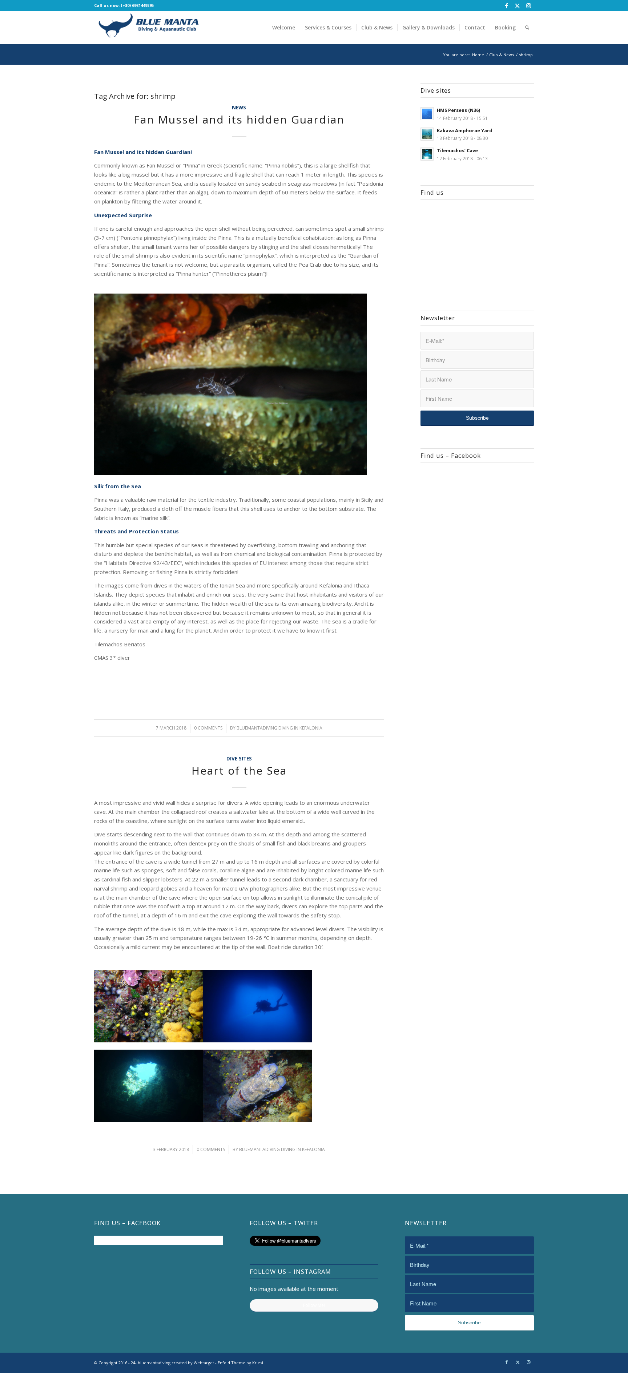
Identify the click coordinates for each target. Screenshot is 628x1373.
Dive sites (239, 758)
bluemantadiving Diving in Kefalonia (279, 728)
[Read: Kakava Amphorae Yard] (427, 134)
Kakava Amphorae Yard (464, 130)
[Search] (527, 27)
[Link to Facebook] (506, 5)
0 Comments (208, 728)
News (239, 107)
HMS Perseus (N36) (458, 110)
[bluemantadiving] (148, 27)
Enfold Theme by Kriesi (240, 1362)
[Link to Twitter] (517, 5)
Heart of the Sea (239, 770)
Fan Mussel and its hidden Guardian (239, 119)
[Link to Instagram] (528, 5)
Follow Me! (314, 1305)
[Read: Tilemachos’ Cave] (427, 154)
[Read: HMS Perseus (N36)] (427, 113)
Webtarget (204, 1362)
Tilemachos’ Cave (457, 150)
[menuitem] (283, 27)
